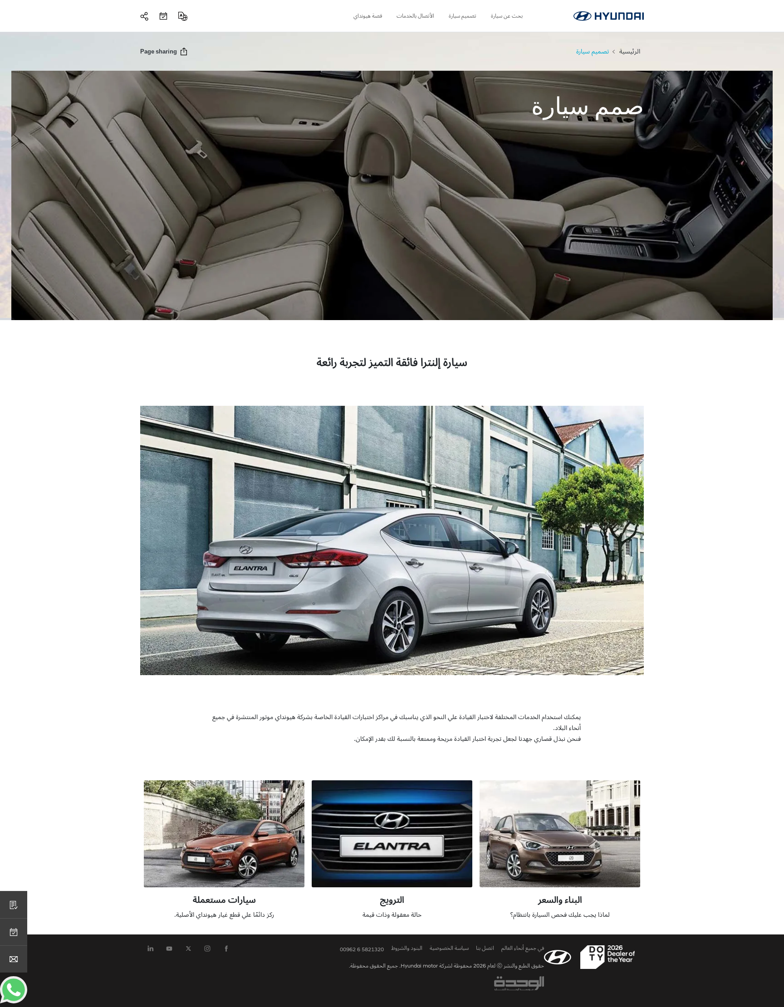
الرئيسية (629, 51)
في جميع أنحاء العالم (522, 948)
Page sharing (158, 51)
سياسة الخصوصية (449, 948)
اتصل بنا (485, 948)
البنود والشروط (406, 948)
